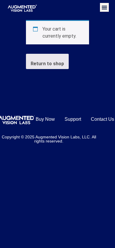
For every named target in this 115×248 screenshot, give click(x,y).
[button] (104, 7)
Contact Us (102, 119)
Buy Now (45, 119)
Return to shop (47, 63)
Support (73, 119)
